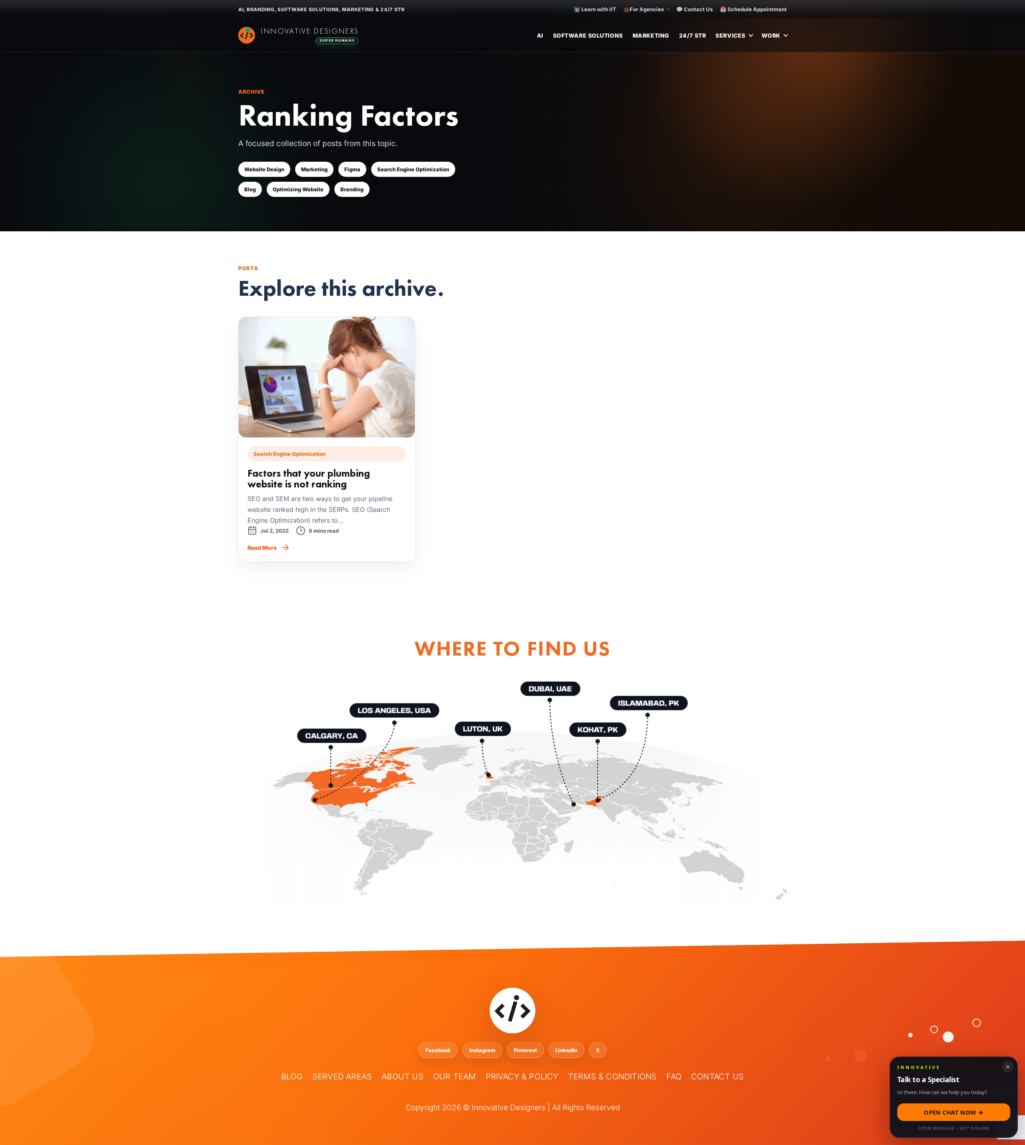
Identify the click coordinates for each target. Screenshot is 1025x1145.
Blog (250, 189)
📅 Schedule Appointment (753, 9)
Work (771, 35)
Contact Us (717, 1076)
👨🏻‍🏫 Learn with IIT (595, 9)
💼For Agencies (643, 9)
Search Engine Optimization (413, 169)
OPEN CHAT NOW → (954, 1112)
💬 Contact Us (694, 9)
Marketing (651, 35)
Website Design (264, 169)
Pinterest (525, 1050)
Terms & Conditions (612, 1076)
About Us (403, 1076)
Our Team (454, 1076)
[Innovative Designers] (298, 35)
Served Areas (342, 1076)
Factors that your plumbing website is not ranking (308, 478)
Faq (673, 1076)
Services (730, 35)
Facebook (438, 1050)
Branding (352, 189)
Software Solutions (588, 35)
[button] (954, 1097)
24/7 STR (692, 35)
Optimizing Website (298, 189)
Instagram (482, 1050)
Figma (352, 169)
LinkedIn (566, 1050)
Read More (262, 547)
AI (540, 35)
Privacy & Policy (522, 1076)
